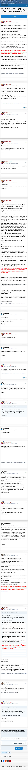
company (6, 313)
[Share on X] (1, 761)
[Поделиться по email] (8, 761)
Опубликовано (11, 22)
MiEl (5, 472)
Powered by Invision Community (14, 768)
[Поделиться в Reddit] (6, 761)
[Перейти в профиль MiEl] (2, 472)
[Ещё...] (25, 22)
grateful (6, 554)
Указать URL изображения (18, 743)
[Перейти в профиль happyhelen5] (2, 524)
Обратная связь (14, 766)
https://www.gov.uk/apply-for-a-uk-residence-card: (12, 47)
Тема (8, 766)
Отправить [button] (18, 748)
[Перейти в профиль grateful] (2, 555)
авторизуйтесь (15, 732)
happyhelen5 (7, 523)
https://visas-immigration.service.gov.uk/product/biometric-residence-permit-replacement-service (14, 284)
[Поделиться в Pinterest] (10, 761)
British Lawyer (6, 12)
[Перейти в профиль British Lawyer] (2, 22)
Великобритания (21, 12)
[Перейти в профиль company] (2, 314)
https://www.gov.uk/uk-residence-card (9, 692)
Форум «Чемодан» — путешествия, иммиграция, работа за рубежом (11, 2)
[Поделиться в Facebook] (4, 761)
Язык (3, 766)
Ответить (14, 16)
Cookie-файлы (22, 766)
